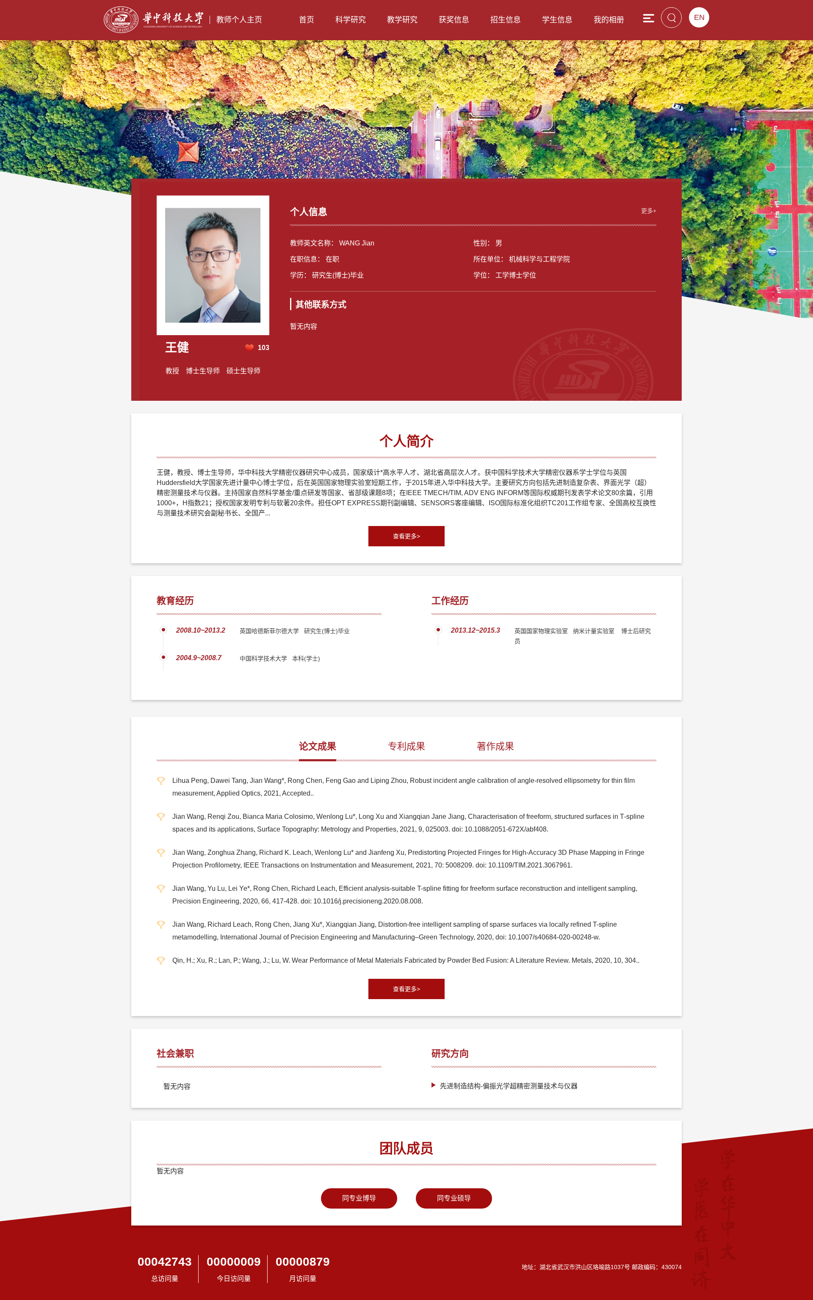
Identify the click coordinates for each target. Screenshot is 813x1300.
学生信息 (557, 20)
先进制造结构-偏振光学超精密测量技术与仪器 (509, 1086)
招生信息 (505, 20)
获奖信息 (454, 20)
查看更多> (406, 536)
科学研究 (350, 20)
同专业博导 (359, 1198)
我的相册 (609, 20)
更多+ (648, 210)
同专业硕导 (454, 1198)
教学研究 (402, 20)
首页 (306, 20)
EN (699, 17)
